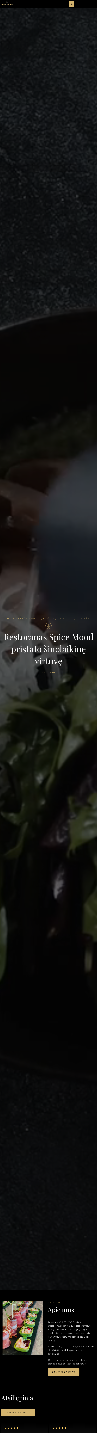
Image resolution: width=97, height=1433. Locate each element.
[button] (5, 1331)
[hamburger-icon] (71, 4)
